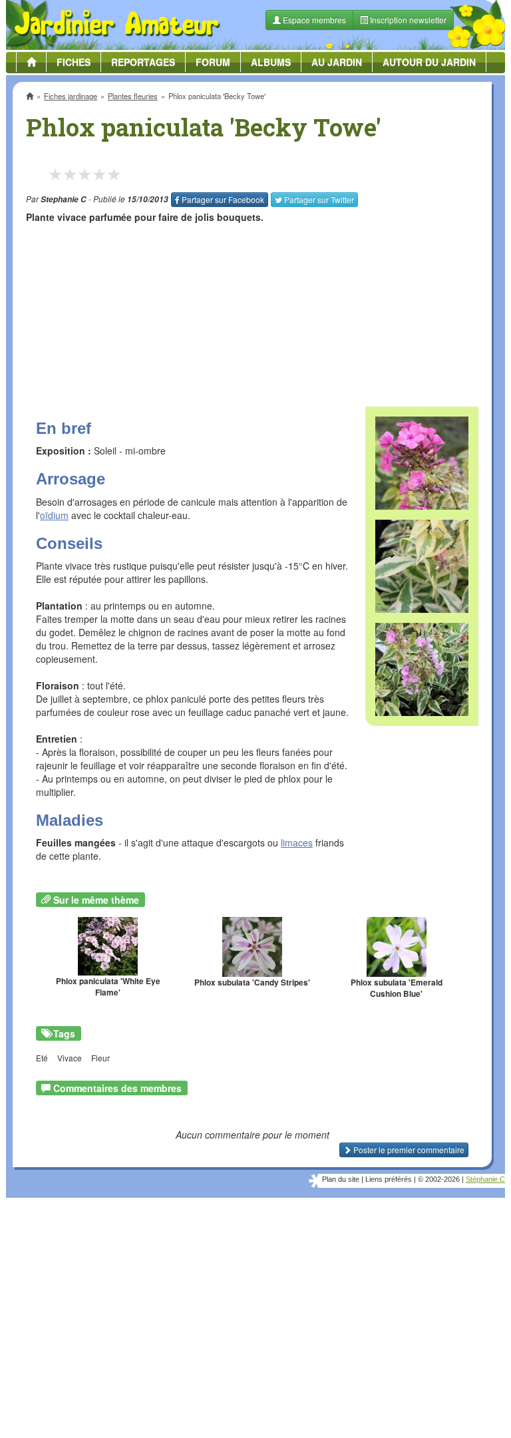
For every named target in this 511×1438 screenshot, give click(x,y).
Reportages (143, 62)
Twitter (319, 199)
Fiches (73, 62)
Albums (271, 62)
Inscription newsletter (407, 19)
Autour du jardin (429, 62)
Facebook (223, 199)
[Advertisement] (252, 310)
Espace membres (313, 19)
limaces (297, 842)
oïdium (54, 515)
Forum (213, 62)
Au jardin (336, 62)
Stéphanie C (485, 1179)
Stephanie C (63, 199)
